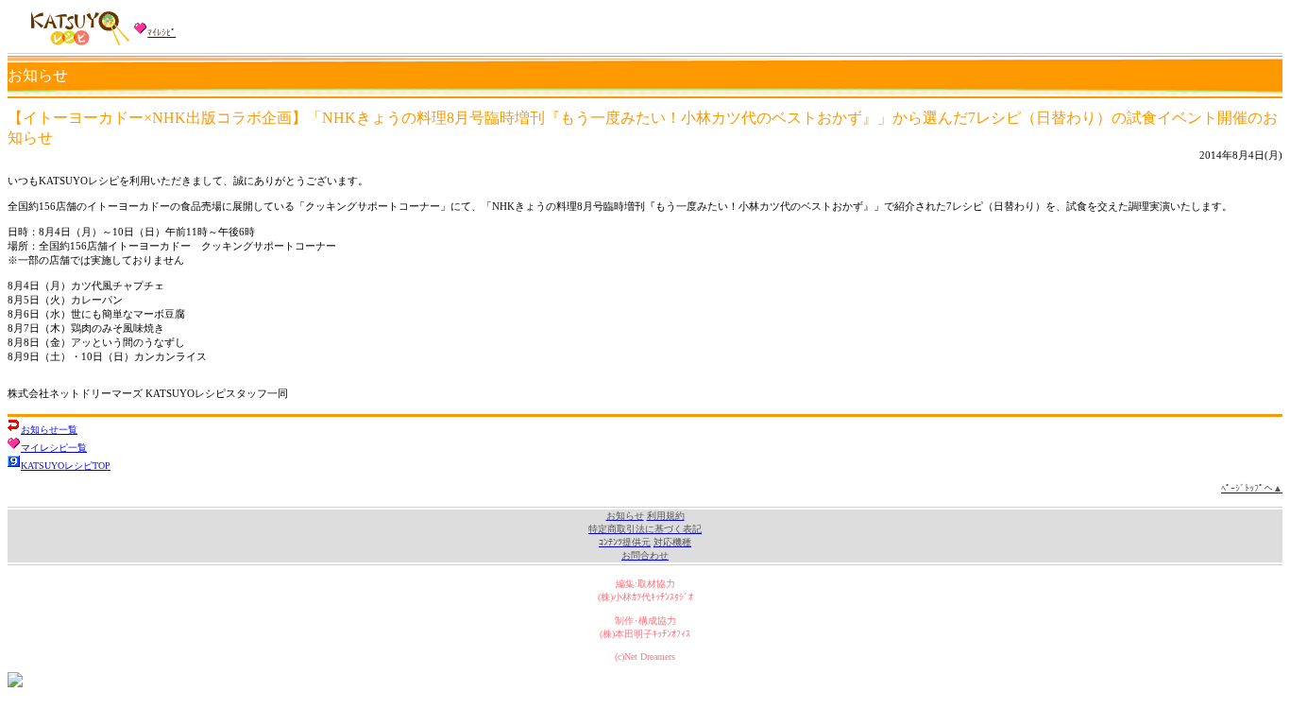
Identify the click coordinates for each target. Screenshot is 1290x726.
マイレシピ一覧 (54, 447)
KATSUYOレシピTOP (65, 465)
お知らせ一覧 (49, 429)
